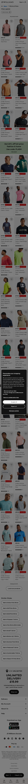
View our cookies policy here (11, 397)
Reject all (14, 406)
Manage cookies (14, 410)
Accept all (14, 402)
